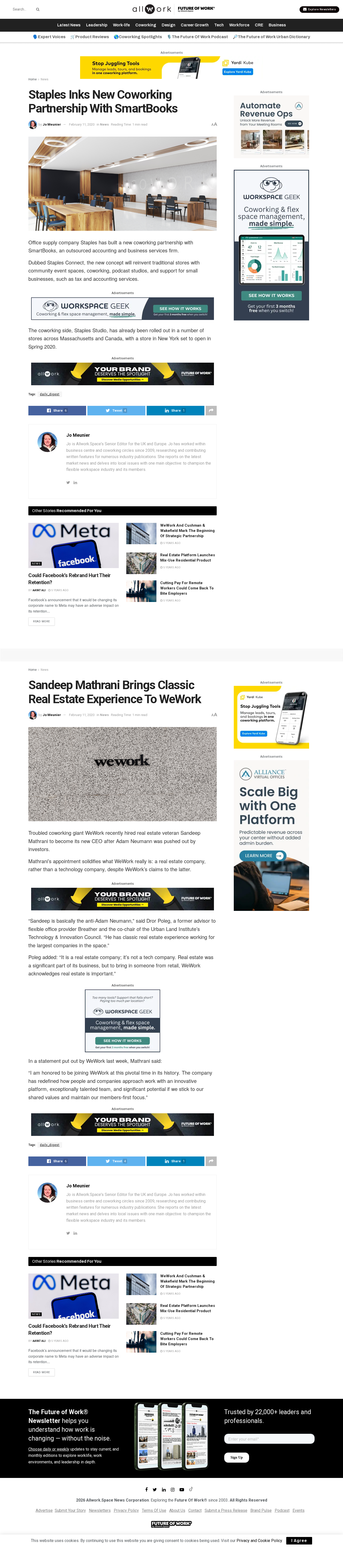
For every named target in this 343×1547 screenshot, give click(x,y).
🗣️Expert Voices (49, 37)
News (44, 79)
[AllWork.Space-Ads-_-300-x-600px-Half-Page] (271, 835)
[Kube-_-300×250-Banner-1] (271, 717)
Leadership (96, 25)
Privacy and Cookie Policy (259, 1540)
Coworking (145, 25)
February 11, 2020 (81, 124)
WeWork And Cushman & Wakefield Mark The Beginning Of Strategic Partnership (187, 530)
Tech (219, 25)
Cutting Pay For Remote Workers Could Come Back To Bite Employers (187, 588)
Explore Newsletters (321, 9)
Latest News (69, 25)
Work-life (121, 25)
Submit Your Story (70, 1510)
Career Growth (195, 25)
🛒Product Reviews (89, 37)
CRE (259, 25)
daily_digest (50, 394)
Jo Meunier (52, 124)
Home (32, 79)
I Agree (299, 1540)
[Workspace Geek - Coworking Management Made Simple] (122, 308)
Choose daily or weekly (48, 1449)
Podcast (282, 1510)
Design (168, 25)
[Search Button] (37, 9)
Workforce (239, 25)
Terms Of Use (154, 1510)
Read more (41, 621)
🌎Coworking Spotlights (138, 37)
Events (299, 1510)
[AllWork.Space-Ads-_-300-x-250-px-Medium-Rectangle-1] (271, 126)
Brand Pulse (261, 1510)
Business (277, 25)
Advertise (44, 1510)
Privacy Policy (126, 1510)
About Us (177, 1510)
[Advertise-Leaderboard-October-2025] (122, 373)
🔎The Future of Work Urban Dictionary (271, 37)
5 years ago (59, 590)
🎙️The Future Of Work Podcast (197, 37)
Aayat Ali (39, 590)
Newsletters (100, 1510)
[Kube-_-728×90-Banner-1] (171, 67)
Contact (195, 1510)
